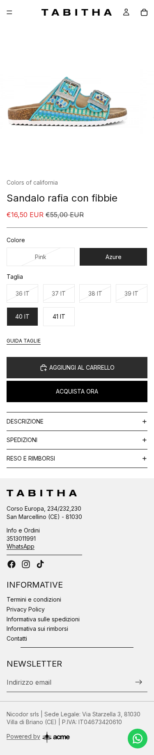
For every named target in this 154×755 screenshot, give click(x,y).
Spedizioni (22, 439)
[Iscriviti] (138, 682)
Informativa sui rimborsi (37, 628)
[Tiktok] (40, 564)
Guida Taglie (24, 341)
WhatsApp (20, 546)
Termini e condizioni (34, 599)
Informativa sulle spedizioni (43, 619)
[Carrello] (144, 12)
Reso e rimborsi (31, 458)
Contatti (17, 638)
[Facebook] (11, 564)
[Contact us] (137, 738)
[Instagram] (26, 564)
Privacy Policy (26, 609)
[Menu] (9, 12)
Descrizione (25, 421)
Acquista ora (77, 391)
